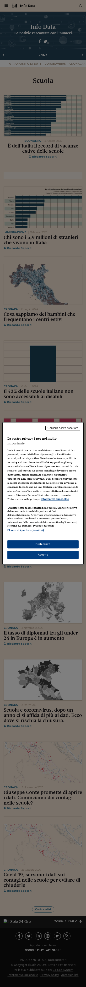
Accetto (43, 554)
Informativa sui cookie (55, 499)
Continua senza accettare (63, 427)
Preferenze (43, 544)
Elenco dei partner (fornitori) (25, 530)
